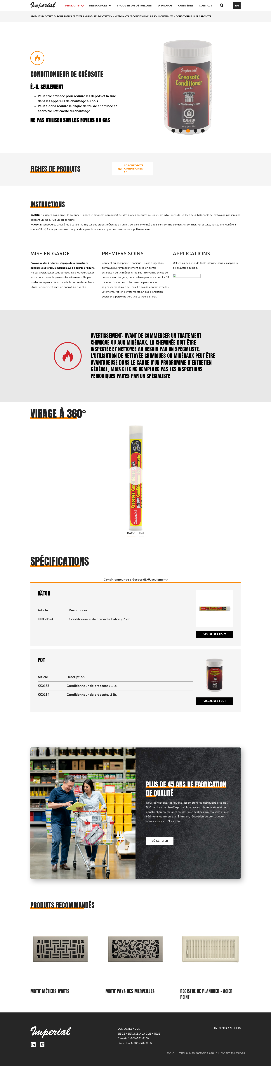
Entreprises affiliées (227, 1028)
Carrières (185, 5)
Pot (141, 533)
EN (237, 5)
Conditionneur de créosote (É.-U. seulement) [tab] (136, 579)
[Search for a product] (222, 6)
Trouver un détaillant (135, 5)
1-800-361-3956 (141, 1043)
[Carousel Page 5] (203, 131)
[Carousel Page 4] (195, 131)
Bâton (131, 533)
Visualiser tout (215, 634)
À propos (165, 5)
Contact (205, 5)
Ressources (98, 5)
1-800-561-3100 (138, 1038)
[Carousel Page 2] (181, 131)
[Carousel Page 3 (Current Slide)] (188, 131)
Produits (72, 5)
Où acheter (160, 841)
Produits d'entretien (99, 16)
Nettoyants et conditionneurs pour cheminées (144, 16)
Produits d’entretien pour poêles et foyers (57, 16)
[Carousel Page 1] (173, 131)
